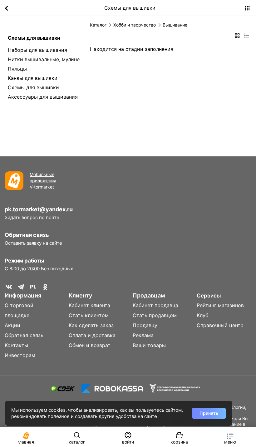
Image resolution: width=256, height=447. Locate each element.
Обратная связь (27, 235)
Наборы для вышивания (37, 50)
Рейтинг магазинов (220, 305)
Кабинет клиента (89, 305)
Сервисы (209, 295)
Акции (12, 325)
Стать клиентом (89, 315)
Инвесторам (20, 355)
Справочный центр (220, 325)
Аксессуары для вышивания (43, 97)
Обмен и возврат (90, 345)
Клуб (202, 315)
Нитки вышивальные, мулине (44, 59)
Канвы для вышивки (32, 78)
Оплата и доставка (92, 335)
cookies (57, 410)
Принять (208, 413)
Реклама (143, 335)
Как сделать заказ (91, 325)
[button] (230, 437)
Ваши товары (149, 345)
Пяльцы (17, 69)
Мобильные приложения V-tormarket (43, 180)
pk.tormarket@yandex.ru (39, 209)
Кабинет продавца (155, 305)
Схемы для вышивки (33, 87)
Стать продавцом (155, 315)
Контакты (16, 345)
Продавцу (145, 325)
